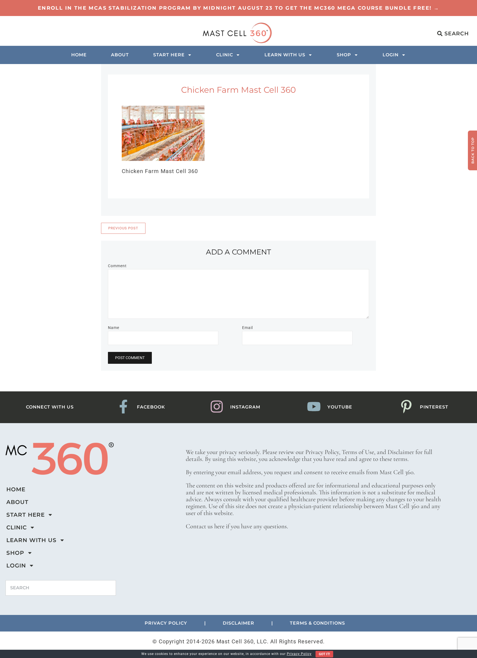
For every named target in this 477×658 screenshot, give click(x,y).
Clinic (224, 54)
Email (247, 328)
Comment (117, 266)
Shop (344, 54)
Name (113, 328)
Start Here (169, 54)
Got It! (324, 654)
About (120, 54)
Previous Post (123, 228)
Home (79, 54)
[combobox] (61, 588)
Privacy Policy (299, 654)
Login (391, 54)
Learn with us (284, 54)
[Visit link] (238, 8)
